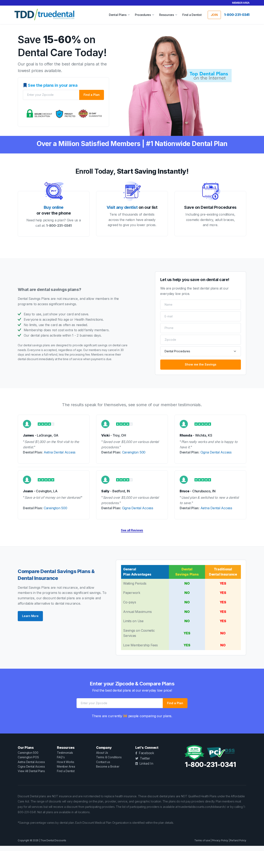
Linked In (146, 763)
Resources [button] (166, 15)
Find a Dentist (192, 15)
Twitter (145, 758)
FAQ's (61, 757)
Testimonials (65, 752)
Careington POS (28, 757)
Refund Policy (238, 840)
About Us (102, 752)
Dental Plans (118, 15)
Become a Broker (107, 766)
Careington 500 (134, 452)
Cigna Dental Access (216, 452)
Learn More (30, 616)
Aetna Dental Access (59, 452)
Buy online (54, 207)
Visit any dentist (122, 207)
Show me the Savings (200, 364)
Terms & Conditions (109, 757)
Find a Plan (92, 94)
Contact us (103, 762)
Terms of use (202, 840)
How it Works (65, 762)
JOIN (214, 15)
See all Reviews (132, 530)
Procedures (143, 15)
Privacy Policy (220, 840)
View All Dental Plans (31, 771)
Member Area (241, 2)
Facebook (146, 753)
